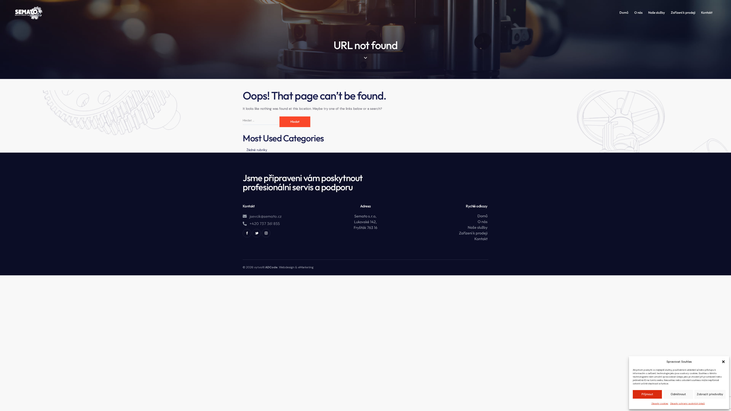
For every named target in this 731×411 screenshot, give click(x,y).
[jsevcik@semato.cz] (245, 216)
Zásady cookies (659, 403)
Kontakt (481, 238)
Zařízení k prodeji (473, 233)
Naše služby (478, 227)
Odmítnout (678, 394)
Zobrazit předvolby (710, 394)
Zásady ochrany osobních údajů (687, 403)
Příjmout (647, 394)
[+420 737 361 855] (245, 224)
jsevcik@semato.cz (266, 216)
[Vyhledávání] (261, 120)
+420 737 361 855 (265, 223)
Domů (482, 215)
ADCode (271, 267)
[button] (723, 362)
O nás (483, 221)
